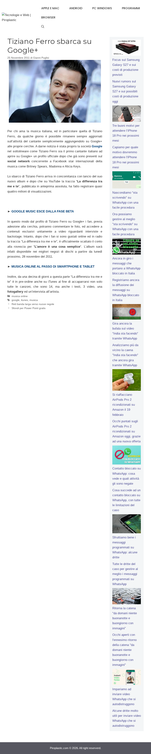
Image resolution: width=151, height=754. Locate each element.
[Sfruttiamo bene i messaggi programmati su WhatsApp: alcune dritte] (126, 524)
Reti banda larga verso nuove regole (33, 304)
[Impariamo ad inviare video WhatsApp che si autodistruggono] (126, 678)
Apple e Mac (50, 8)
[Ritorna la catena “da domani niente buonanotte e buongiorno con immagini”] (126, 597)
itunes (24, 300)
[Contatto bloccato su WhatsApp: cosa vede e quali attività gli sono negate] (126, 456)
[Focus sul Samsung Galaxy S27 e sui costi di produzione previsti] (126, 48)
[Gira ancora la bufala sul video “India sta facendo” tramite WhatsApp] (126, 312)
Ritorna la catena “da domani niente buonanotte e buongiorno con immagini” (124, 618)
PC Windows (102, 8)
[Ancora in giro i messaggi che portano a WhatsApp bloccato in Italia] (126, 247)
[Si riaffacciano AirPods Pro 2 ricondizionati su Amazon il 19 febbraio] (126, 380)
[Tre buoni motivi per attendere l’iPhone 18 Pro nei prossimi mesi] (126, 114)
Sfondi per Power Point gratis (28, 308)
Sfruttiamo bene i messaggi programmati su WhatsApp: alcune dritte (124, 547)
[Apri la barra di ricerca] (42, 26)
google (16, 300)
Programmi (131, 8)
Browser (48, 17)
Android (75, 8)
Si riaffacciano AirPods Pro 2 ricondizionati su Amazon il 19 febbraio (123, 405)
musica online (20, 296)
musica (33, 300)
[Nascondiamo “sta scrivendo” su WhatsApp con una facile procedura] (126, 180)
